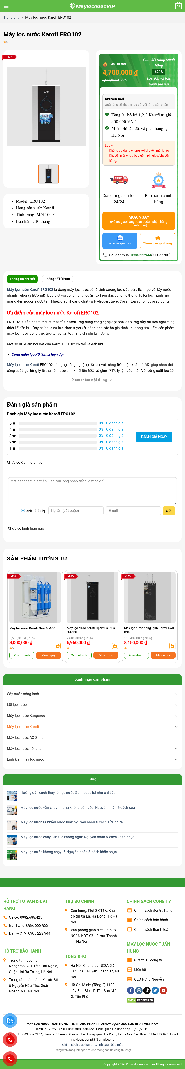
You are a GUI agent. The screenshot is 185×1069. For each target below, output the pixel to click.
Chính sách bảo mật (109, 1045)
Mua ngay (49, 655)
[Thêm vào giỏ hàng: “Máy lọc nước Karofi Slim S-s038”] (58, 646)
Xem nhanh (22, 655)
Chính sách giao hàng (77, 1045)
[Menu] (6, 6)
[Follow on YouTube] (163, 990)
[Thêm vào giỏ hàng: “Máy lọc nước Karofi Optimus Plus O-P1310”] (115, 646)
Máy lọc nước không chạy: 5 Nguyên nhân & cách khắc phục (69, 852)
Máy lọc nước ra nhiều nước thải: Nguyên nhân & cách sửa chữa (72, 822)
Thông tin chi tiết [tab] (22, 279)
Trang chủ (11, 17)
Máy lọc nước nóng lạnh (26, 748)
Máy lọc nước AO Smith (26, 737)
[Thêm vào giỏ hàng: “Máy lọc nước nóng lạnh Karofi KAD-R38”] (172, 646)
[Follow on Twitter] (155, 990)
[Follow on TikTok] (147, 990)
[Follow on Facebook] (130, 990)
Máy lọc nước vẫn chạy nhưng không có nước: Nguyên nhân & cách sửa (78, 807)
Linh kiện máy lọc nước (25, 759)
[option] (46, 106)
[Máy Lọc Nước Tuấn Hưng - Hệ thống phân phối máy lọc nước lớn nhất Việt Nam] (92, 6)
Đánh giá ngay (154, 437)
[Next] (169, 608)
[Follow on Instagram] (139, 990)
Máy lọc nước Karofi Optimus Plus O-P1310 (91, 630)
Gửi (169, 511)
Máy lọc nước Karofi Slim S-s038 (32, 628)
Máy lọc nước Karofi (23, 365)
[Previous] (16, 608)
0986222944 (141, 255)
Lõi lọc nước (17, 705)
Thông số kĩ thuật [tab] (57, 279)
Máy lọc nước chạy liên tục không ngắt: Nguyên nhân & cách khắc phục (77, 837)
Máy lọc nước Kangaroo (26, 716)
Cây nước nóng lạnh (23, 694)
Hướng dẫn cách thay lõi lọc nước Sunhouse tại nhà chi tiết (68, 793)
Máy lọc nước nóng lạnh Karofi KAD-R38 (149, 630)
